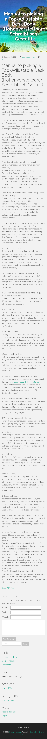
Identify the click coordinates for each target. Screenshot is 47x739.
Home (4, 59)
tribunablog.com (15, 732)
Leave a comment (28, 57)
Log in (4, 715)
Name (5, 607)
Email (4, 612)
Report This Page (8, 588)
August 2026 (7, 688)
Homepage (6, 664)
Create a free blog (9, 657)
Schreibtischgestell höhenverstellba (24, 382)
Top (20, 727)
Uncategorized (8, 700)
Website (5, 617)
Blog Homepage (8, 661)
